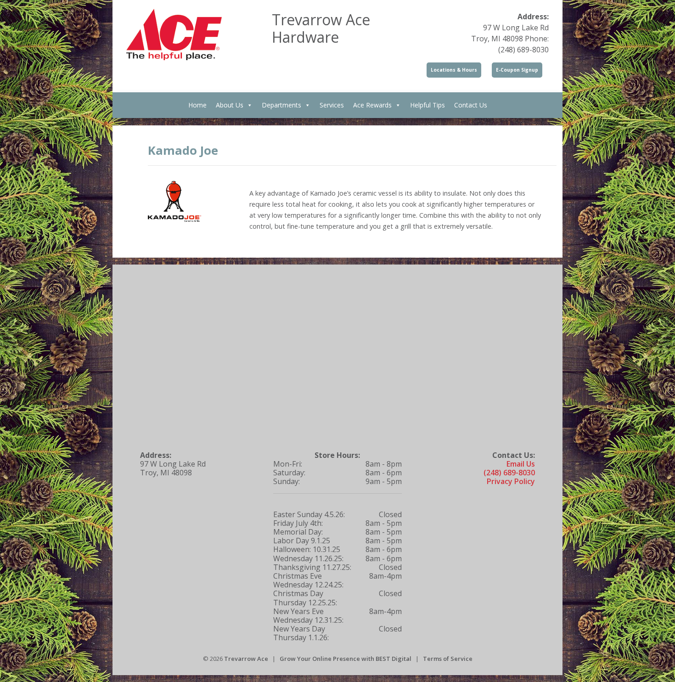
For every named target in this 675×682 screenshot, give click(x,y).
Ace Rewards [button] (372, 105)
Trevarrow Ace (246, 658)
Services (332, 105)
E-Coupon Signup (517, 70)
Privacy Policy (511, 481)
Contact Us (470, 105)
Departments (281, 105)
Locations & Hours (454, 70)
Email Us (520, 464)
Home (197, 105)
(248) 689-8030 (509, 473)
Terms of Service (447, 658)
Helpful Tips (427, 105)
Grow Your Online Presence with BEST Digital (345, 658)
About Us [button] (229, 105)
